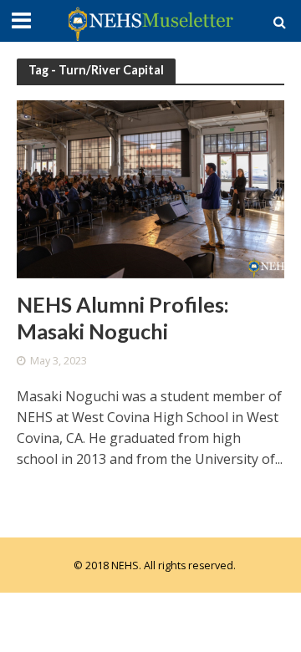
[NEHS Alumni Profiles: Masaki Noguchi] (150, 187)
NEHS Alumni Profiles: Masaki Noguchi (123, 318)
